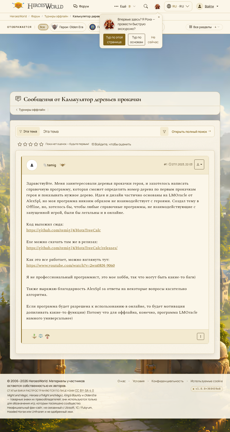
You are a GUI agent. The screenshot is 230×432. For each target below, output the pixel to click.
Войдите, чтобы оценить (112, 144)
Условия (139, 381)
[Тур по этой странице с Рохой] (157, 6)
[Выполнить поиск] (164, 131)
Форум (35, 16)
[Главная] (37, 6)
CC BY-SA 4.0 (84, 390)
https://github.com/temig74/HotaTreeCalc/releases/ (71, 248)
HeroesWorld (18, 16)
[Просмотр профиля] (33, 165)
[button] (207, 6)
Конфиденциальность (168, 381)
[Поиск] (146, 6)
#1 (165, 164)
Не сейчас (153, 39)
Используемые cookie (207, 381)
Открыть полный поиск (189, 131)
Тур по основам (136, 39)
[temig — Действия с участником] (199, 164)
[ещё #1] (200, 336)
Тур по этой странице (114, 39)
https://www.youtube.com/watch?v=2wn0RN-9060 (70, 265)
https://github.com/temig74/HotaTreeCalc (63, 230)
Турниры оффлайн (56, 16)
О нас (122, 381)
